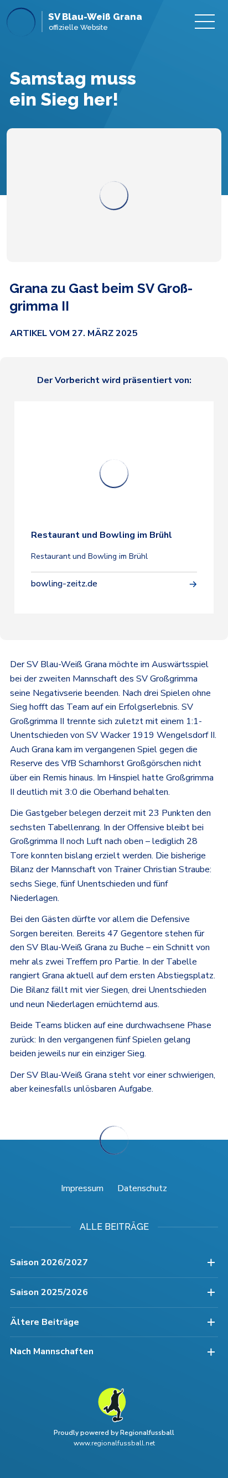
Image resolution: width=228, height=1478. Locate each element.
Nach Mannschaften (52, 1351)
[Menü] (204, 21)
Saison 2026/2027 (49, 1262)
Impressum (82, 1188)
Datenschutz (142, 1188)
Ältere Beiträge (44, 1322)
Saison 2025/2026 (49, 1292)
